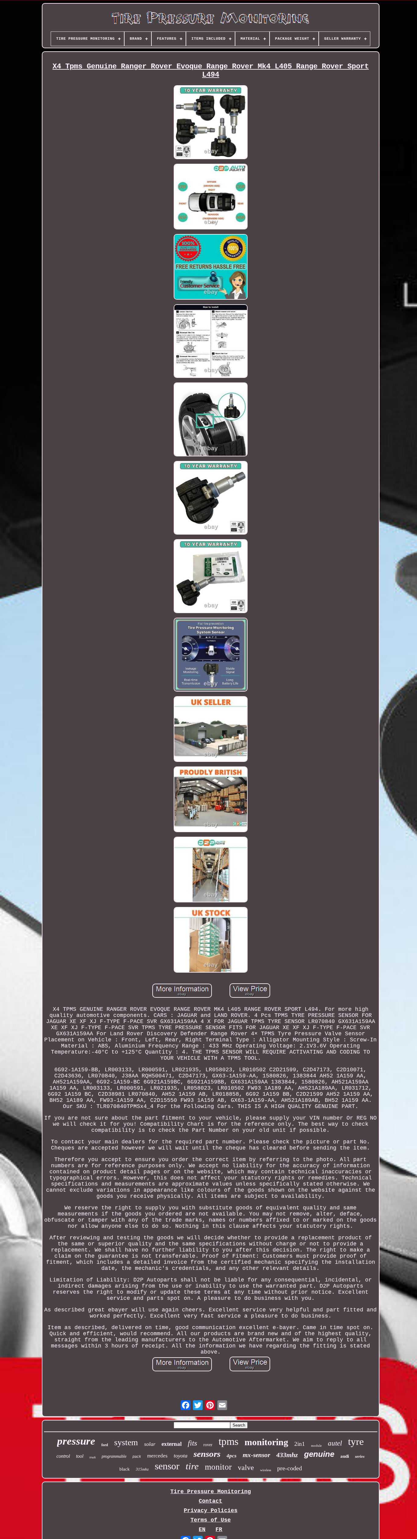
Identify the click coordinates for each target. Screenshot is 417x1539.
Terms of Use (210, 1520)
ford (104, 1445)
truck (92, 1457)
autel (335, 1443)
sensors (207, 1454)
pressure (76, 1441)
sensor (167, 1465)
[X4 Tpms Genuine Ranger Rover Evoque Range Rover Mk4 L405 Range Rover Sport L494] (210, 123)
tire (192, 1466)
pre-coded (289, 1468)
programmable (114, 1456)
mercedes (157, 1456)
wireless (265, 1470)
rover (207, 1444)
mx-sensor (256, 1455)
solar (149, 1444)
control (63, 1456)
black (124, 1469)
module (316, 1445)
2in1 (299, 1444)
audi (344, 1456)
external (171, 1444)
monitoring (266, 1442)
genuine (319, 1454)
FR (219, 1529)
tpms (228, 1441)
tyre (356, 1441)
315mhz (142, 1469)
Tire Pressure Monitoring (210, 1492)
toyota (180, 1456)
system (126, 1442)
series (359, 1456)
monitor (218, 1466)
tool (79, 1456)
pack (136, 1457)
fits (192, 1443)
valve (246, 1467)
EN (202, 1529)
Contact (210, 1501)
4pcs (232, 1456)
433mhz (287, 1455)
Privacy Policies (211, 1511)
